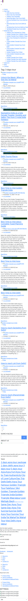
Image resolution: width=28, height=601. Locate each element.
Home (6, 9)
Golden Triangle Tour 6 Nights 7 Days (17, 36)
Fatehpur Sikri (13, 488)
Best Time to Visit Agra (10, 261)
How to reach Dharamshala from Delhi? (12, 396)
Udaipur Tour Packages (13, 16)
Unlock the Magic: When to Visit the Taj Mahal (12, 78)
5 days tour (16, 468)
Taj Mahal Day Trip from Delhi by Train (17, 27)
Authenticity (15, 475)
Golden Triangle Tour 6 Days (14, 57)
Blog (5, 64)
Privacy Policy (6, 575)
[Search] (24, 437)
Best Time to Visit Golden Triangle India (11, 189)
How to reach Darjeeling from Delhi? (13, 329)
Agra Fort (10, 471)
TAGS (3, 459)
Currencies (3, 597)
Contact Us (5, 561)
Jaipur (18, 497)
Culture (12, 478)
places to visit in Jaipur (19, 501)
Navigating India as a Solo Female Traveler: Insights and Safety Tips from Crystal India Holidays (13, 116)
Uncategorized (7, 110)
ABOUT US (5, 441)
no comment (7, 87)
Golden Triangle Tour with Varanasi (16, 59)
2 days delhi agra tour (12, 465)
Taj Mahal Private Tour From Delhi (16, 29)
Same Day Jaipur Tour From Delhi (16, 18)
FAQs (3, 558)
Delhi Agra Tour (14, 481)
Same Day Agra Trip (11, 507)
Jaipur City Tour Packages (14, 14)
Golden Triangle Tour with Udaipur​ (16, 61)
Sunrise (4, 510)
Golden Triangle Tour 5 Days (14, 52)
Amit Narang (20, 193)
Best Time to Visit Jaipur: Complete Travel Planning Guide (12, 223)
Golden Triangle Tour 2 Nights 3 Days (17, 34)
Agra (3, 471)
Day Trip (20, 478)
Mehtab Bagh (8, 501)
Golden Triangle (9, 491)
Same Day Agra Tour (11, 504)
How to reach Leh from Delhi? (13, 363)
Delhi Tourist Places (9, 156)
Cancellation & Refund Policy (10, 579)
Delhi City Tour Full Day (13, 13)
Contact (6, 66)
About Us (6, 63)
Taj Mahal (11, 517)
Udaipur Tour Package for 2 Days (16, 32)
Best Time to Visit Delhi (11, 292)
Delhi (3, 481)
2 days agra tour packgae (13, 462)
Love (23, 497)
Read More (4, 106)
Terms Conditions (7, 577)
